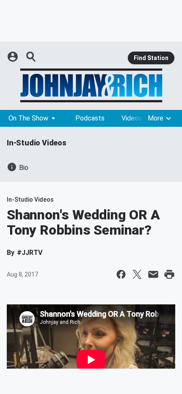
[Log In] (13, 57)
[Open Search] (31, 57)
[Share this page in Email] (153, 274)
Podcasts (90, 118)
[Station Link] (91, 85)
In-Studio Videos (36, 142)
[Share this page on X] (137, 274)
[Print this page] (169, 274)
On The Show (28, 118)
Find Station (151, 58)
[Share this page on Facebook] (121, 274)
